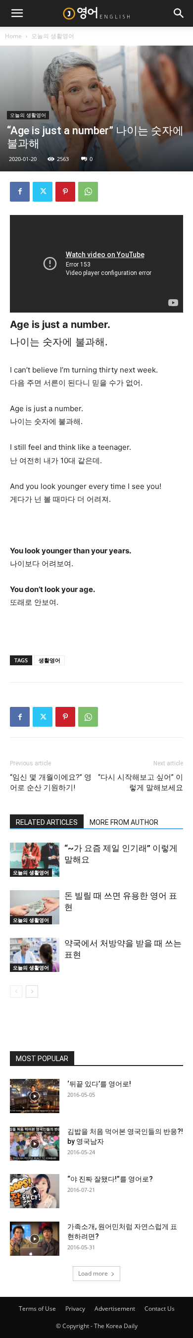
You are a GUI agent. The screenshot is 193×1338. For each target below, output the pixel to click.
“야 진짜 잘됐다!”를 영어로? (110, 1179)
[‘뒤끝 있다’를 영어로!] (34, 1096)
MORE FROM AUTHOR (124, 822)
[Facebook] (20, 192)
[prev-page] (16, 991)
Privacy (75, 1308)
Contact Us (160, 1308)
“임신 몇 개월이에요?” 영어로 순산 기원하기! (51, 782)
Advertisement (115, 1308)
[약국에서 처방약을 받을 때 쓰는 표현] (34, 955)
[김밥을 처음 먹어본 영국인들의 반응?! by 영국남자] (34, 1143)
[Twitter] (42, 192)
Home (13, 36)
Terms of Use (37, 1308)
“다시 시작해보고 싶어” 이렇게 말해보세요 (140, 782)
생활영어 (49, 660)
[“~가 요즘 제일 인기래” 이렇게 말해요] (34, 860)
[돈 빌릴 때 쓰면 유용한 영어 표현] (34, 907)
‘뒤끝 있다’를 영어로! (99, 1084)
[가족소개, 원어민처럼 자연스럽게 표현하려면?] (34, 1239)
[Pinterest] (65, 192)
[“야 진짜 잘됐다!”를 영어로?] (34, 1191)
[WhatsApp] (88, 192)
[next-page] (32, 991)
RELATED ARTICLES (47, 822)
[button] (17, 13)
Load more (93, 1273)
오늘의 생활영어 (52, 36)
